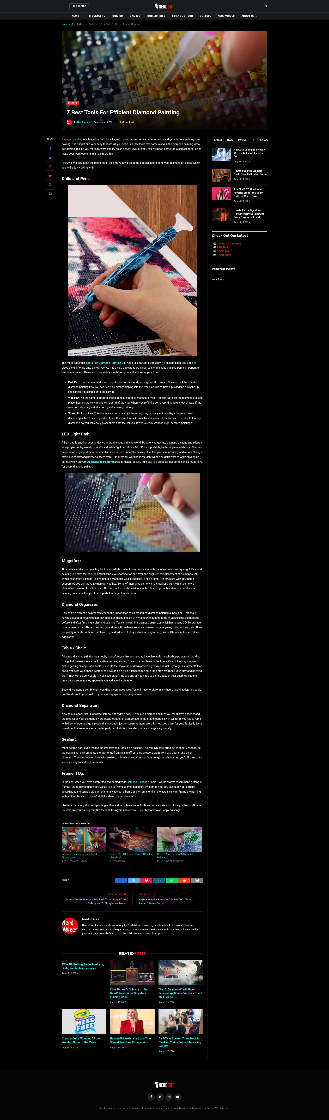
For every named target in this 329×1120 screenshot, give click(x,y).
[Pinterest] (50, 167)
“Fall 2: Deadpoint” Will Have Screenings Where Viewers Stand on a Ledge (180, 993)
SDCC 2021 (224, 251)
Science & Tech (182, 16)
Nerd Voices (226, 16)
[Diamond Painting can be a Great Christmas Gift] (84, 839)
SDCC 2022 (224, 255)
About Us (247, 16)
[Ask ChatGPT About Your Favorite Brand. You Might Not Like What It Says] (221, 193)
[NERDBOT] (164, 6)
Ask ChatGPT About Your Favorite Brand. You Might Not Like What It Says (248, 192)
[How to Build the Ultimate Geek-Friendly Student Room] (221, 175)
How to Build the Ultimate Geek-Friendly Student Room (250, 172)
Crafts (73, 103)
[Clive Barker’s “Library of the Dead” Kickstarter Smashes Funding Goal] (132, 972)
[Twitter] (50, 158)
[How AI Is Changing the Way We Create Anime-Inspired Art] (221, 154)
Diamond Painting (136, 782)
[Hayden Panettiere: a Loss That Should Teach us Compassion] (132, 1021)
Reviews (263, 140)
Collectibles (156, 16)
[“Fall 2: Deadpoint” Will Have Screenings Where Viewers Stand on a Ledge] (181, 972)
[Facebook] (50, 149)
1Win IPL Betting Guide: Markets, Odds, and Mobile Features (83, 966)
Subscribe (79, 6)
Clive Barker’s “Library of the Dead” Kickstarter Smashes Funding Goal (129, 993)
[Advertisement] (164, 75)
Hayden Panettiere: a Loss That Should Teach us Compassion (130, 1040)
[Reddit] (50, 176)
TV (252, 140)
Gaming (135, 16)
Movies (242, 140)
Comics (117, 16)
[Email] (50, 193)
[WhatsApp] (50, 185)
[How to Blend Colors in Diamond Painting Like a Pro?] (131, 839)
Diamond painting (72, 139)
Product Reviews (229, 243)
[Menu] (63, 6)
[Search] (265, 6)
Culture (205, 16)
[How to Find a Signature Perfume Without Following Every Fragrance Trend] (221, 214)
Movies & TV (97, 16)
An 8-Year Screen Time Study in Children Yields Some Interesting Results (180, 1042)
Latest (218, 140)
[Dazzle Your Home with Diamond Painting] (179, 839)
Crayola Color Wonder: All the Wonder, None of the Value (81, 1040)
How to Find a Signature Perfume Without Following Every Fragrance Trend (249, 213)
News (75, 16)
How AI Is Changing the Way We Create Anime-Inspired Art (249, 153)
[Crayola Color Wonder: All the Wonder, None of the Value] (84, 1021)
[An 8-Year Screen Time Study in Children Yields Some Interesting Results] (181, 1021)
